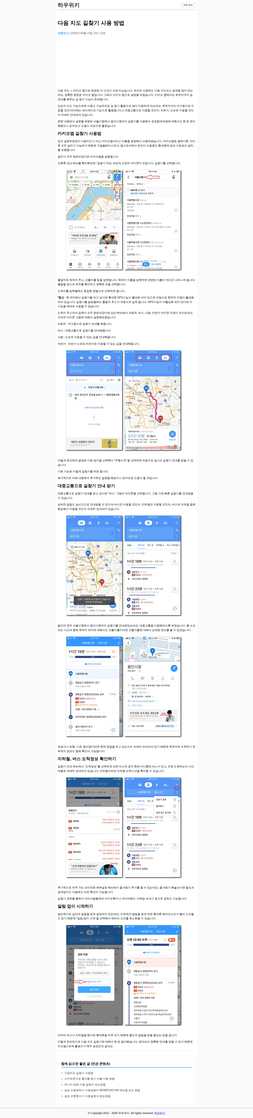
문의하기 (159, 1113)
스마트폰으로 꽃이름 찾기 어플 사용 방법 (89, 1078)
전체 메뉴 (188, 5)
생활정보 (63, 33)
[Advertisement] (126, 62)
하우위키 (69, 5)
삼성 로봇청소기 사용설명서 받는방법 (87, 1096)
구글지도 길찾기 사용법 (78, 1073)
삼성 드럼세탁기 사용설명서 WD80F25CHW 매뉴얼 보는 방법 (102, 1090)
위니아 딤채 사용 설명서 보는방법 (85, 1084)
